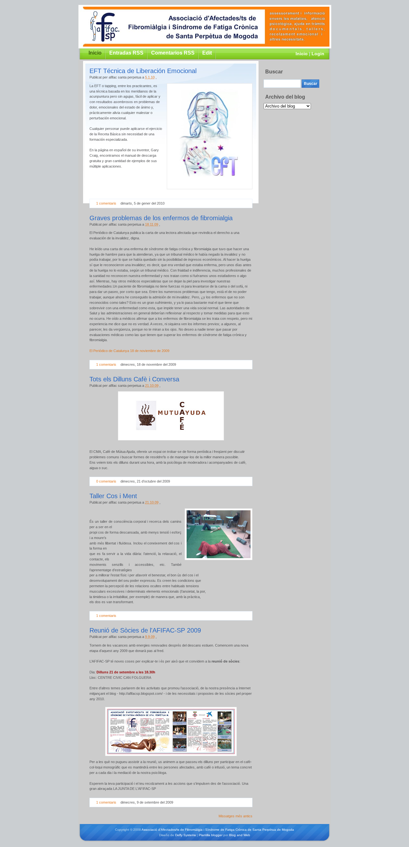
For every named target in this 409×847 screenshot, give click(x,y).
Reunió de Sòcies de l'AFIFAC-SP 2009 (145, 630)
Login (318, 53)
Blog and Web (239, 835)
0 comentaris (106, 481)
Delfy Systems (185, 835)
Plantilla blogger (210, 835)
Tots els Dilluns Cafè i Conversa (134, 379)
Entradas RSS (126, 53)
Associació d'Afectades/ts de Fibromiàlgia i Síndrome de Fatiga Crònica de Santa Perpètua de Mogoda (218, 829)
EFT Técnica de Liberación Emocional (143, 70)
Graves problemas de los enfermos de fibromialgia (161, 217)
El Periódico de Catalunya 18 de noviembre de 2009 (129, 351)
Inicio (302, 53)
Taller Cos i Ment (113, 495)
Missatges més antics (235, 816)
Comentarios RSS (173, 53)
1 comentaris (106, 203)
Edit (207, 53)
